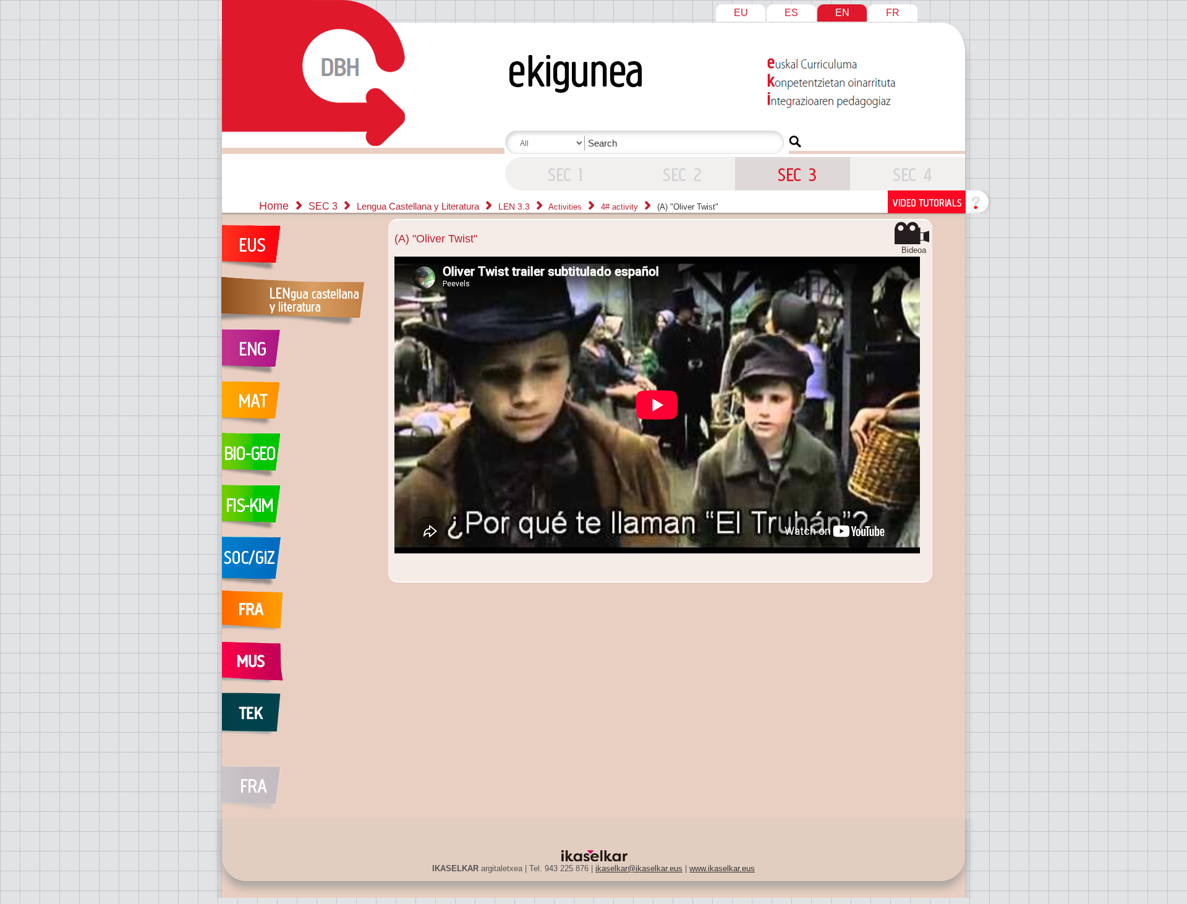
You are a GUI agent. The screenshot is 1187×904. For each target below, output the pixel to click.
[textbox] (646, 143)
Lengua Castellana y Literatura (419, 206)
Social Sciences (298, 563)
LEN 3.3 (515, 206)
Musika (298, 667)
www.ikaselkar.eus (722, 868)
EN (842, 12)
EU (741, 12)
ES (791, 12)
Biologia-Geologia (298, 459)
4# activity (620, 206)
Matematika (298, 407)
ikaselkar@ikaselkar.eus (639, 868)
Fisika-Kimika (298, 511)
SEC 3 (562, 173)
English (298, 355)
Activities (566, 206)
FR (893, 12)
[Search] (795, 141)
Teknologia (298, 718)
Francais (298, 615)
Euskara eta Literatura (298, 251)
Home (274, 206)
